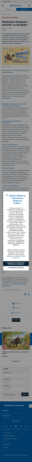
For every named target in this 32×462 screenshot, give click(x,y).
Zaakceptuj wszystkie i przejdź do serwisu (16, 263)
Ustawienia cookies (16, 267)
